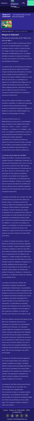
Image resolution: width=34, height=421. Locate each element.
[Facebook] (21, 415)
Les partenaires (17, 412)
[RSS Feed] (26, 415)
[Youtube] (12, 415)
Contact (5, 410)
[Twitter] (17, 415)
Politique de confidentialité (17, 410)
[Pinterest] (7, 415)
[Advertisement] (17, 10)
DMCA (28, 410)
